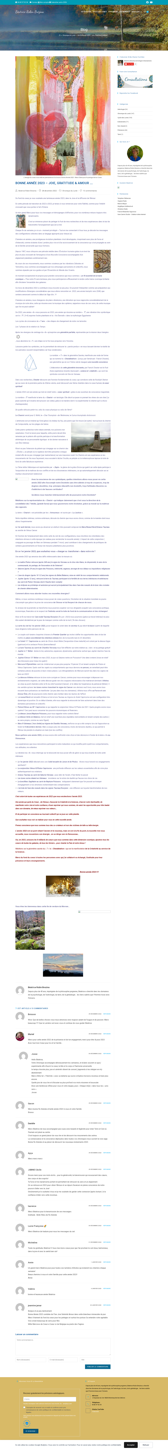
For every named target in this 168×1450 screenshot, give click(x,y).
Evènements (122, 122)
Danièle (31, 1123)
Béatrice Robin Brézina (29, 12)
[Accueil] (59, 35)
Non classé (121, 126)
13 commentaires (90, 191)
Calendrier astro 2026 (59, 2)
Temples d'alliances (124, 198)
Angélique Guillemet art (125, 206)
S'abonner (95, 1411)
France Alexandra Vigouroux (127, 212)
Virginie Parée (122, 201)
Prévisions (121, 130)
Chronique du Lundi (69, 191)
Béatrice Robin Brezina (27, 191)
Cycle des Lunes (123, 117)
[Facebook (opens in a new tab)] (147, 2)
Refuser (146, 1445)
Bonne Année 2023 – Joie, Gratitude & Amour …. (93, 35)
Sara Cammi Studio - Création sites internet (132, 214)
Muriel (31, 1034)
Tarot (119, 134)
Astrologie (121, 109)
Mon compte (44, 2)
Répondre (107, 1014)
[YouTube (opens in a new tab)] (151, 2)
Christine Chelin (123, 209)
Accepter (131, 1445)
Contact (35, 2)
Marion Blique (122, 203)
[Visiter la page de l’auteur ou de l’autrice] (20, 990)
